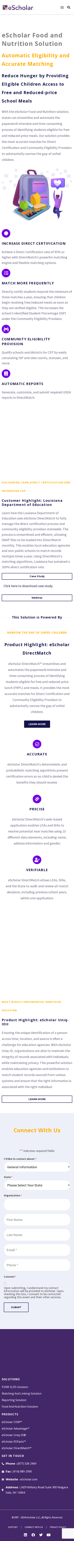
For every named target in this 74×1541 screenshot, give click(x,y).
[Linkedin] (25, 1535)
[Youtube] (48, 1535)
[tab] (37, 576)
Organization (13, 1195)
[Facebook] (33, 1535)
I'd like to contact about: (20, 1158)
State (8, 1177)
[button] (62, 7)
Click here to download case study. (28, 586)
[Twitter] (41, 1535)
